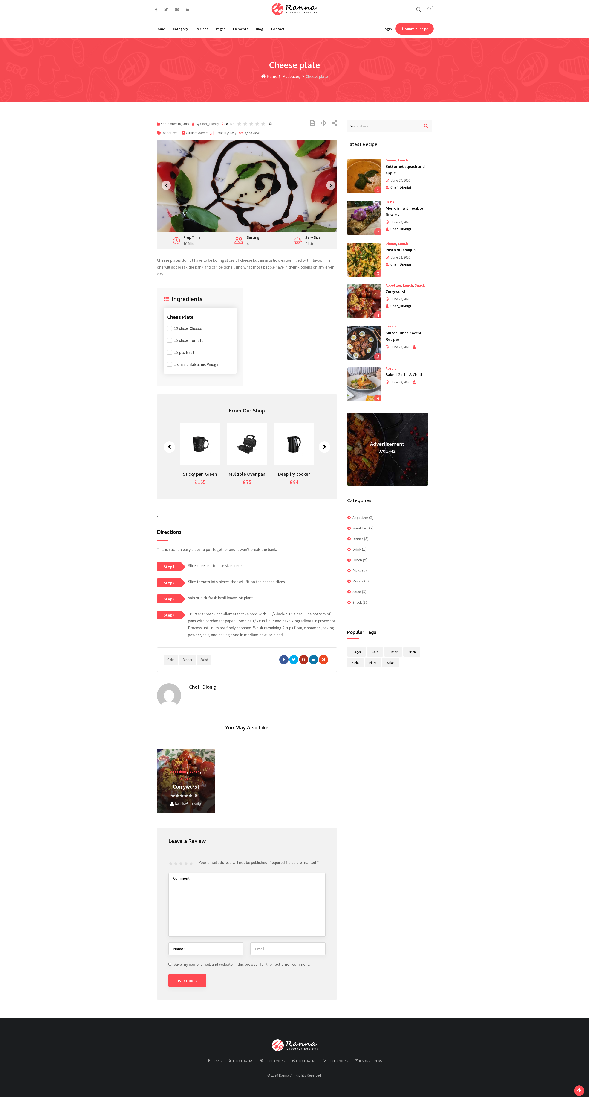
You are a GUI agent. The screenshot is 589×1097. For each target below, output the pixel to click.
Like (230, 124)
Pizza (356, 570)
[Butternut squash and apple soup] (364, 176)
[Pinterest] (323, 659)
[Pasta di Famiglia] (364, 260)
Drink (390, 201)
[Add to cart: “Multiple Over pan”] (254, 444)
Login (387, 28)
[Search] (418, 9)
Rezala (391, 326)
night (355, 663)
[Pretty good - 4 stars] (186, 863)
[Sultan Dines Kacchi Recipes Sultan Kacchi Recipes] (364, 343)
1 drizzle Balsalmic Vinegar (197, 364)
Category (180, 28)
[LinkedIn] (313, 659)
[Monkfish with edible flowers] (364, 218)
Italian (202, 133)
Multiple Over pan (207, 474)
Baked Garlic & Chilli (404, 374)
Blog (259, 28)
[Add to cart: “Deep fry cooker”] (301, 444)
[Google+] (303, 659)
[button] (165, 186)
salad (204, 660)
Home (160, 28)
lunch (412, 652)
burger (356, 652)
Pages (220, 28)
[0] (429, 9)
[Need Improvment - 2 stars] (176, 863)
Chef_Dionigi (209, 124)
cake (171, 660)
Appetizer (290, 76)
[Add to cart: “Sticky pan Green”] (207, 444)
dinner (187, 660)
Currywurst (186, 786)
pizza (373, 663)
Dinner (391, 160)
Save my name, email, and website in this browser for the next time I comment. (242, 964)
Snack (185, 778)
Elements (240, 28)
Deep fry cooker (254, 474)
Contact (278, 28)
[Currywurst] (364, 301)
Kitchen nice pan (301, 474)
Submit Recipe (416, 28)
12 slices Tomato (189, 340)
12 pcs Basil (184, 352)
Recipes (202, 28)
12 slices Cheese (188, 328)
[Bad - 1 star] (171, 863)
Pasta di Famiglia (401, 250)
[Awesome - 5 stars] (191, 863)
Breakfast (360, 528)
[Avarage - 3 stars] (181, 863)
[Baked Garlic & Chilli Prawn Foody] (364, 384)
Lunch (194, 771)
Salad (356, 591)
